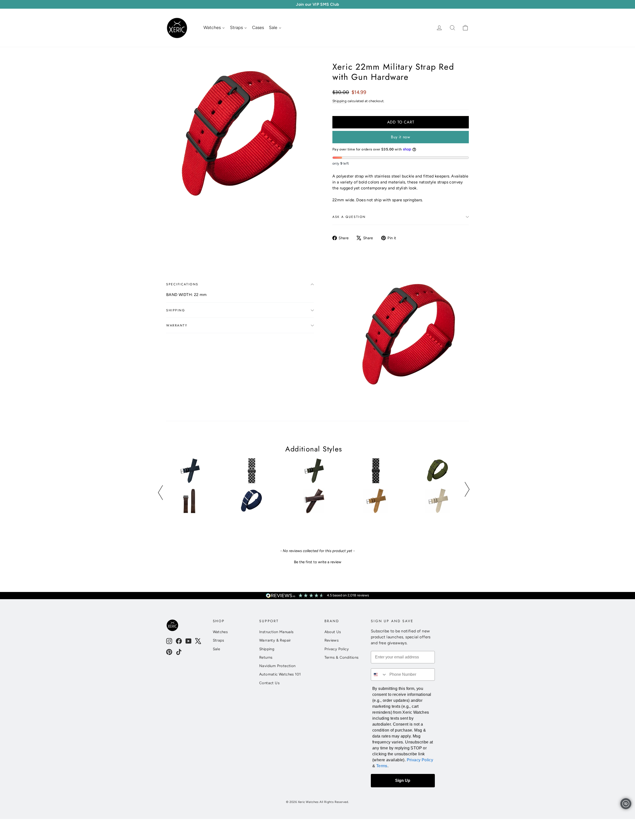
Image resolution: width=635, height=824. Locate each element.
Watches (220, 632)
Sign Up (402, 780)
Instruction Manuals (276, 632)
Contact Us (269, 683)
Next (467, 489)
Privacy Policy (336, 649)
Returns (266, 657)
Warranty (176, 325)
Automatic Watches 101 (280, 674)
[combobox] (379, 674)
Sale (216, 649)
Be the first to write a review (317, 562)
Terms (381, 766)
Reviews (331, 640)
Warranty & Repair (275, 640)
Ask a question (349, 216)
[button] (317, 561)
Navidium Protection (277, 666)
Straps (218, 640)
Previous (161, 492)
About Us (332, 632)
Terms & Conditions (341, 657)
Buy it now (400, 137)
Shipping (339, 101)
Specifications (182, 284)
